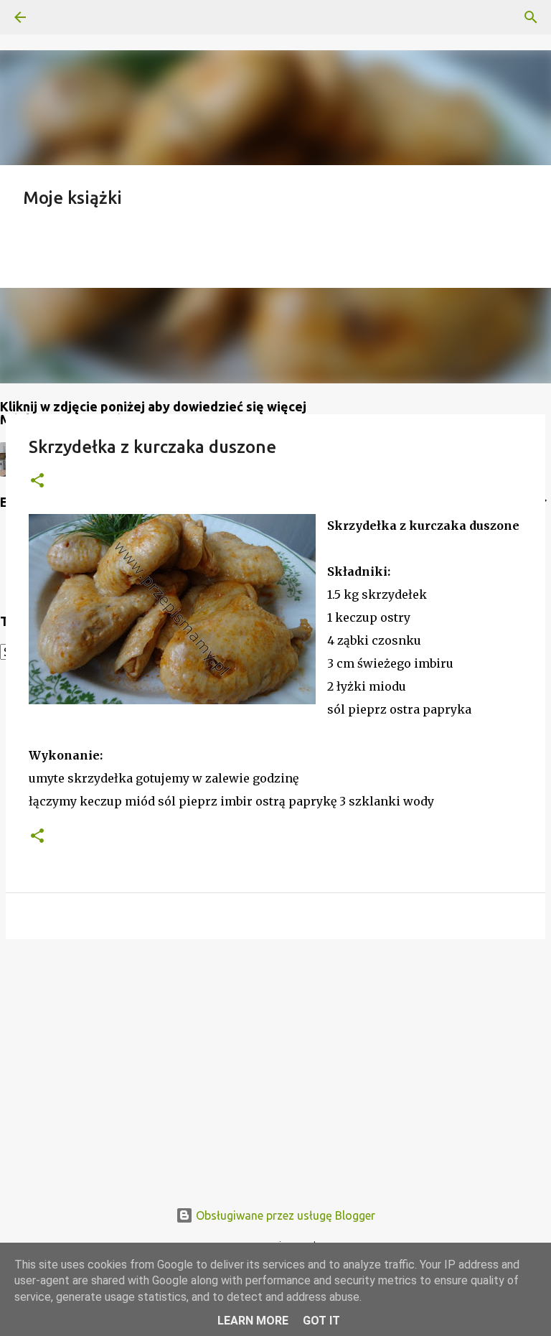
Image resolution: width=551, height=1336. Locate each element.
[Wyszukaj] (60, 17)
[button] (37, 481)
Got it (321, 1320)
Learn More (252, 1320)
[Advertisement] (275, 1061)
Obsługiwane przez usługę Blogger (284, 1215)
